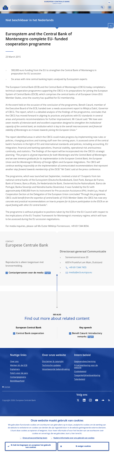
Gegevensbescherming (85, 362)
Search (102, 7)
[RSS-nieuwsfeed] (109, 400)
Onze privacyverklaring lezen (35, 438)
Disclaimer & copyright (52, 362)
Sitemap (7, 387)
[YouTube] (96, 400)
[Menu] (109, 7)
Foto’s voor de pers (19, 373)
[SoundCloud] (103, 400)
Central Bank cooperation (30, 333)
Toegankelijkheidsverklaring (87, 375)
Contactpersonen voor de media (26, 273)
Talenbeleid (79, 379)
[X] (78, 400)
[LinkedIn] (84, 400)
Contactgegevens (18, 377)
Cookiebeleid (80, 372)
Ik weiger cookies (83, 446)
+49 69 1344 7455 (77, 268)
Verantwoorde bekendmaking (56, 369)
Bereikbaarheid (17, 381)
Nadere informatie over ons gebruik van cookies (73, 438)
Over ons (14, 362)
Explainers (15, 369)
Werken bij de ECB (18, 365)
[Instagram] (90, 400)
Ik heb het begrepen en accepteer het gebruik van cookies (31, 446)
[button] (109, 2)
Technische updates (51, 365)
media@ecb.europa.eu (80, 273)
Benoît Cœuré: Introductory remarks (87, 335)
